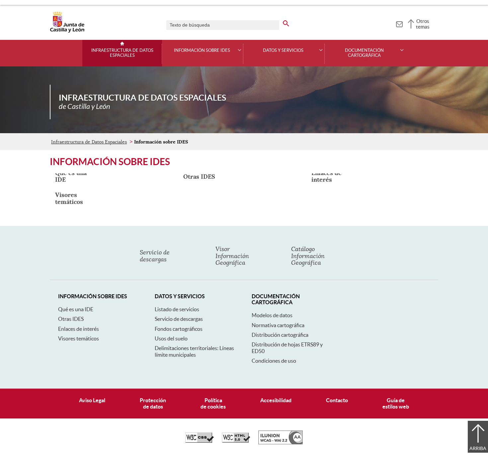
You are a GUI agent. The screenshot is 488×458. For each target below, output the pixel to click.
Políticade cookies (213, 403)
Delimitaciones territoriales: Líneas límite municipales (194, 351)
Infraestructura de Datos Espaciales (122, 53)
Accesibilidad (275, 400)
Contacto (337, 400)
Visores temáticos (78, 338)
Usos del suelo (171, 338)
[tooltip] (399, 23)
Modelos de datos (272, 315)
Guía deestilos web (395, 403)
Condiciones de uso (274, 361)
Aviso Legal (92, 400)
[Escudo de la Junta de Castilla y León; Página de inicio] (67, 31)
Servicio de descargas (179, 319)
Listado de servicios (177, 309)
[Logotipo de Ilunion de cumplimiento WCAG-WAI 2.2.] (280, 442)
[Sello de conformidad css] (199, 441)
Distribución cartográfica (280, 335)
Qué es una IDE (75, 309)
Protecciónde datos (153, 403)
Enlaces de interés (78, 329)
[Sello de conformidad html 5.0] (236, 441)
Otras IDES (71, 319)
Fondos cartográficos (179, 329)
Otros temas (423, 24)
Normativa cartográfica (278, 325)
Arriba (477, 448)
